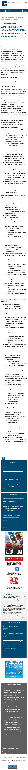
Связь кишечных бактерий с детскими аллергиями (14, 465)
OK (12, 766)
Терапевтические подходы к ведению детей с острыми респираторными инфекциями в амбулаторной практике (13, 508)
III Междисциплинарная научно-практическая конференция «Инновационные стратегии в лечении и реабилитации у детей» (14, 609)
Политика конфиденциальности (10, 748)
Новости (6, 17)
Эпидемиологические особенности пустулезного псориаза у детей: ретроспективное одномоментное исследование (13, 500)
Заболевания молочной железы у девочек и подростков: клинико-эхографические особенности (12, 517)
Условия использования (8, 745)
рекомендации (18, 51)
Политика (13, 760)
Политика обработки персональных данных (11, 752)
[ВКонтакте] (3, 458)
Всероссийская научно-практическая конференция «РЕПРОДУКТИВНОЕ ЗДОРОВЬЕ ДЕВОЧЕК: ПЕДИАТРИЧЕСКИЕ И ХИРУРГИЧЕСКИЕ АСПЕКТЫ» (13, 605)
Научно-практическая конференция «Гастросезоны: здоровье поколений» (12, 613)
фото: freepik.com (6, 447)
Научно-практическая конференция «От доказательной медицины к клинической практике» (12, 600)
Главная (2, 17)
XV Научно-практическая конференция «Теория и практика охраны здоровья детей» (14, 597)
